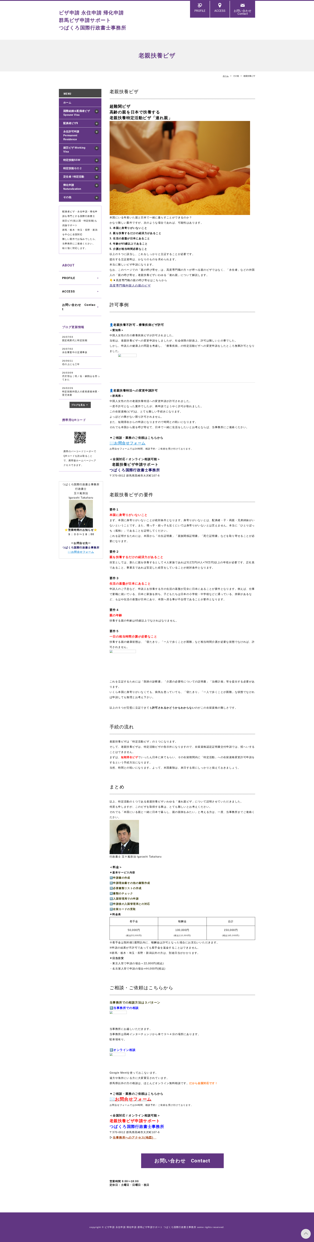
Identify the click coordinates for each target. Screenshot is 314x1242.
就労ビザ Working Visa (74, 149)
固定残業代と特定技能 (74, 340)
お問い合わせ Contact (244, 12)
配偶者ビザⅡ (70, 123)
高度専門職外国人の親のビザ (130, 285)
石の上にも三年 (71, 364)
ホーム (226, 76)
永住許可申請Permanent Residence (71, 135)
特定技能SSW (71, 160)
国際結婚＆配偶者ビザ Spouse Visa (76, 113)
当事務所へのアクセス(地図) (134, 1137)
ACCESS (219, 10)
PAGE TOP (306, 1234)
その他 (67, 197)
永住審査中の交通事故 (74, 352)
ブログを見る (78, 405)
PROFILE (199, 10)
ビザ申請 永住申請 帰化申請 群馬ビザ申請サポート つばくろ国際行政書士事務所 (92, 20)
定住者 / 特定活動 (73, 176)
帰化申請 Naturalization (72, 187)
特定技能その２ (72, 168)
